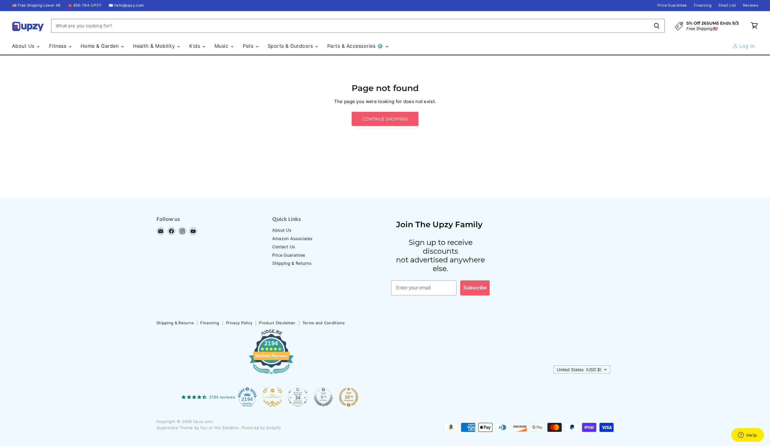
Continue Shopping (385, 119)
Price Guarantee (672, 5)
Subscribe (475, 287)
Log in (746, 46)
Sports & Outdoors (291, 46)
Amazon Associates (292, 238)
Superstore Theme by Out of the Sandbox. (198, 427)
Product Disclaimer (277, 322)
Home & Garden (100, 46)
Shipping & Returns (291, 263)
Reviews (750, 5)
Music (222, 46)
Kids (195, 46)
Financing (702, 5)
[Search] (657, 26)
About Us (24, 46)
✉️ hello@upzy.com (126, 5)
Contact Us (283, 246)
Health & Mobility (155, 46)
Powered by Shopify (261, 427)
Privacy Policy (239, 322)
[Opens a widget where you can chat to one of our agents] (747, 435)
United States (579, 369)
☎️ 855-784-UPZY (84, 5)
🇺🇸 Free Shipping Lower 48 (36, 5)
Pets (249, 46)
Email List (727, 5)
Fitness (58, 46)
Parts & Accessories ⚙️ (356, 46)
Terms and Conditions (323, 322)
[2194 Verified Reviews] (271, 375)
